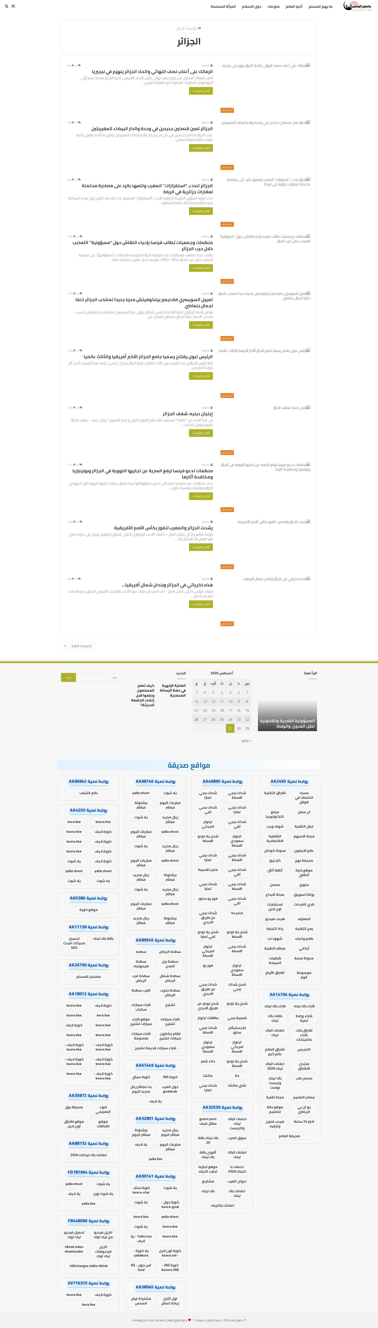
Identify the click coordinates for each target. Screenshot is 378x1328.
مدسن (275, 884)
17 (230, 710)
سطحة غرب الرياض (141, 978)
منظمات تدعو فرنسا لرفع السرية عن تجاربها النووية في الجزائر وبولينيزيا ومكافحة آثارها (142, 474)
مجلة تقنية (275, 1097)
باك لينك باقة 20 (208, 1140)
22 (247, 719)
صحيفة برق (74, 1107)
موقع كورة (88, 909)
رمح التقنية (304, 928)
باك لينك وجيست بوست (275, 1083)
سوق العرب (237, 1138)
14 (196, 701)
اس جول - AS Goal (141, 1267)
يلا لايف (155, 1101)
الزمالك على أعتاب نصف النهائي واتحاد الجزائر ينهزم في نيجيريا (152, 71)
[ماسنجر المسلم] (357, 6)
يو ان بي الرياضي (304, 1109)
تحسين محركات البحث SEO (74, 943)
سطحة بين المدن (170, 963)
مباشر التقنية (274, 948)
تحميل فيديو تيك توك (74, 1234)
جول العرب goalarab (170, 1088)
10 (230, 701)
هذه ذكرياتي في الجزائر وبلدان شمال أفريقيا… (167, 585)
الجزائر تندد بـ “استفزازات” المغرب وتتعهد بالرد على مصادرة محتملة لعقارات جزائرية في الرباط (147, 188)
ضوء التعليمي (103, 1109)
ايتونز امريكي (208, 824)
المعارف (304, 918)
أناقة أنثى (275, 870)
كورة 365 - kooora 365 (170, 1267)
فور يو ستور (208, 898)
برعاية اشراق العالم (177, 1320)
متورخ (304, 884)
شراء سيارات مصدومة (141, 1035)
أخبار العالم (294, 6)
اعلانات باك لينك (237, 1193)
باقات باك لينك (275, 1018)
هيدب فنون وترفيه (275, 1123)
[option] (287, 707)
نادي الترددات (304, 904)
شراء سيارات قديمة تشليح (155, 1048)
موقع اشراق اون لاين (74, 1123)
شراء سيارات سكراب (141, 1007)
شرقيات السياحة (275, 960)
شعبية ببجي (237, 1017)
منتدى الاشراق (304, 1066)
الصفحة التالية (81, 646)
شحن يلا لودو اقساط (208, 838)
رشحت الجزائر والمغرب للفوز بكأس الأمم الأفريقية (163, 528)
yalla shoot (141, 792)
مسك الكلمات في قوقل (304, 797)
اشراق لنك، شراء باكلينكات (304, 1035)
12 (213, 701)
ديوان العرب (237, 1181)
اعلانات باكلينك (222, 1205)
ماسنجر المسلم (88, 976)
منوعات (273, 6)
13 (205, 701)
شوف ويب (275, 826)
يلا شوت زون (103, 1193)
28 (196, 719)
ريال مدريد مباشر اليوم (170, 1132)
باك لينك (208, 1191)
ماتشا (208, 1075)
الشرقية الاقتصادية (275, 838)
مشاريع (208, 1181)
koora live (141, 1216)
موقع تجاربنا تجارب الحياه (208, 1169)
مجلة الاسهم (304, 836)
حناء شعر (208, 1061)
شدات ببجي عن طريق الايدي (208, 917)
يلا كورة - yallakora (141, 1252)
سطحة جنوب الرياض (170, 992)
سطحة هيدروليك (141, 963)
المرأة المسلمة (223, 6)
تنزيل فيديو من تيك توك (103, 1234)
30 (239, 728)
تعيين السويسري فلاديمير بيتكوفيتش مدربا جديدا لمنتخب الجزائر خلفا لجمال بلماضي (144, 302)
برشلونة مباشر (141, 804)
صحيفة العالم (289, 1136)
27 (205, 719)
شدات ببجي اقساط (237, 795)
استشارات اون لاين (275, 906)
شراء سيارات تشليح (170, 1021)
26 (213, 719)
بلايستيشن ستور (237, 1029)
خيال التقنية (303, 826)
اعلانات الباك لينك (275, 1032)
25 (222, 719)
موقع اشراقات (103, 1123)
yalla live (155, 1158)
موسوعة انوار (304, 974)
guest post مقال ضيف (208, 1121)
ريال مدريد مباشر (170, 819)
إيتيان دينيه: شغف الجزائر (188, 414)
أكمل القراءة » (201, 90)
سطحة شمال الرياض (170, 978)
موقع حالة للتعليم (275, 1109)
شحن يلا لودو (237, 1003)
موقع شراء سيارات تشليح (141, 1021)
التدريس (304, 1049)
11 (222, 701)
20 (205, 710)
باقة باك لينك (103, 938)
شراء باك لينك (304, 1006)
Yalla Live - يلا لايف (141, 1238)
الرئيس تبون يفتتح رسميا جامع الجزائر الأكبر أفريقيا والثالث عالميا (148, 356)
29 (247, 728)
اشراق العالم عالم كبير (275, 1051)
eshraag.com (140, 1320)
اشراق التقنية (275, 792)
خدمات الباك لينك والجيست (237, 1123)
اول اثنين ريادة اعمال (170, 1300)
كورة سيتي (141, 1077)
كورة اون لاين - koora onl (170, 1252)
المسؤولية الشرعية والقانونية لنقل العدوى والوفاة (287, 723)
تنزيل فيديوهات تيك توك (103, 1251)
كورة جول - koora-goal (170, 1204)
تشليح (170, 1004)
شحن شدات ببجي (237, 986)
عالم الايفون (304, 850)
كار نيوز (275, 860)
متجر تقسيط (208, 869)
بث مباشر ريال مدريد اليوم (141, 1088)
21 (196, 710)
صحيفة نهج (304, 860)
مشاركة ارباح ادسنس (141, 1300)
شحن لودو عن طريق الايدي (208, 1005)
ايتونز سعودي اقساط (237, 841)
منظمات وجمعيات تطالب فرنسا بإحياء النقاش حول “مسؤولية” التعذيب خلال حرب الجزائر (142, 245)
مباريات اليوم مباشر (170, 804)
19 (213, 710)
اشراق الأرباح (275, 972)
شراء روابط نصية (304, 1018)
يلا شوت (170, 792)
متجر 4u (237, 913)
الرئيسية (192, 28)
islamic (206, 65)
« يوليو (246, 740)
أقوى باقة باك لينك (208, 1154)
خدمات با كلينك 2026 (237, 1169)
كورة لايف (103, 831)
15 (247, 710)
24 (230, 719)
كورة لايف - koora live (103, 1047)
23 (239, 719)
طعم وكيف (304, 938)
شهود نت (274, 938)
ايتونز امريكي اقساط (208, 951)
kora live (74, 821)
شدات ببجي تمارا (208, 795)
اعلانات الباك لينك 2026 (275, 1066)
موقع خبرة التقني (304, 872)
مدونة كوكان (275, 850)
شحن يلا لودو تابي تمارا (208, 934)
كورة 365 (170, 1077)
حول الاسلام (251, 6)
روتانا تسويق (304, 894)
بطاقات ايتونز (208, 1017)
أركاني (304, 948)
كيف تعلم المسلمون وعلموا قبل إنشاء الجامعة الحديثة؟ (142, 695)
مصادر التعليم (304, 1097)
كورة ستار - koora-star (141, 1190)
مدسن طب (304, 1078)
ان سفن (304, 812)
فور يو (208, 965)
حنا (237, 1075)
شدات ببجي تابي (208, 809)
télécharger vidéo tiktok (89, 1265)
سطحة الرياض (170, 951)
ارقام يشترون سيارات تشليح (170, 1035)
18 (222, 710)
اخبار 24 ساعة (304, 1121)
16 (239, 710)
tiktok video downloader (74, 1249)
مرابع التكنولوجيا (275, 814)
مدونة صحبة (304, 958)
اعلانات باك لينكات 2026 (88, 1155)
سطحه (141, 951)
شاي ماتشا (237, 1085)
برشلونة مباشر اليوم (141, 1132)
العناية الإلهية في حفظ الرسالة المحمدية (173, 690)
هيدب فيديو (275, 918)
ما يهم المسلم (320, 6)
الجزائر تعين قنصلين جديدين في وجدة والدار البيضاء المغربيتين (152, 128)
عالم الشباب (88, 792)
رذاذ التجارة (274, 928)
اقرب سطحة (140, 990)
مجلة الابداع (275, 894)
